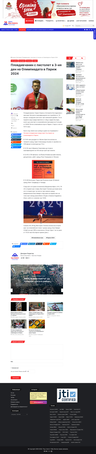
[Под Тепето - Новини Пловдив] (10, 23)
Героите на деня (63, 414)
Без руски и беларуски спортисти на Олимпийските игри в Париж (36, 331)
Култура (53, 427)
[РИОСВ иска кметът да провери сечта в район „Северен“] (70, 64)
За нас (12, 393)
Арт (62, 409)
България (19, 57)
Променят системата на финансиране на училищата (36, 280)
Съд (52, 439)
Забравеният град (55, 419)
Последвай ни (39, 402)
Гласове (73, 414)
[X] (25, 258)
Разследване (54, 437)
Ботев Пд (77, 409)
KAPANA (91, 21)
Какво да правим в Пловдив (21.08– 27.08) (38, 29)
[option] (37, 279)
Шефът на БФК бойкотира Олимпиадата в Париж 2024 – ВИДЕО (36, 314)
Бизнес (69, 409)
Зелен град (75, 419)
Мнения (61, 427)
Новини (30, 21)
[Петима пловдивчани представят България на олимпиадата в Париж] (19, 324)
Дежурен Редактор (27, 253)
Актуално (14, 61)
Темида (60, 439)
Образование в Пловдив (76, 429)
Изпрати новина (15, 402)
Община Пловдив (55, 432)
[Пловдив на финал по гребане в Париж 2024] (55, 306)
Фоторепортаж (54, 442)
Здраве (71, 21)
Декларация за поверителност (19, 406)
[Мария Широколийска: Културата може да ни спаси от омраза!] (19, 306)
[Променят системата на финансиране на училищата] (70, 77)
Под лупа (73, 432)
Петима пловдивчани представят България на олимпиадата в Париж (17, 331)
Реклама (13, 395)
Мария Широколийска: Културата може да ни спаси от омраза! (18, 314)
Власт (53, 414)
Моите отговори (72, 427)
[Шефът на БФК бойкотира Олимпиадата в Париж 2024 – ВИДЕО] (37, 306)
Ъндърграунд (65, 442)
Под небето (54, 434)
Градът (53, 417)
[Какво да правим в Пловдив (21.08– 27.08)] (70, 101)
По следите (73, 434)
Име (12, 361)
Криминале (75, 424)
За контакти (14, 399)
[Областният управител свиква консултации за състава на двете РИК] (70, 111)
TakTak (12, 397)
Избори (53, 422)
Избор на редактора (64, 422)
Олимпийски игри (37, 237)
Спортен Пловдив (73, 437)
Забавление (79, 417)
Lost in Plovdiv (81, 21)
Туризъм (68, 439)
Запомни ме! (15, 368)
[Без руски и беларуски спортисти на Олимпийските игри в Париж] (37, 324)
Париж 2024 (50, 237)
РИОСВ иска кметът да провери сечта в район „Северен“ (80, 66)
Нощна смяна (63, 429)
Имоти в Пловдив (55, 424)
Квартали (65, 424)
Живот (69, 417)
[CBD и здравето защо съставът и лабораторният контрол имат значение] (70, 87)
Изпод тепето (76, 422)
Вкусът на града (75, 411)
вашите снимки (75, 442)
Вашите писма (64, 411)
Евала (61, 417)
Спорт (35, 61)
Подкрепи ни (14, 404)
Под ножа (63, 434)
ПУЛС (65, 432)
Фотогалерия (78, 439)
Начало (14, 57)
